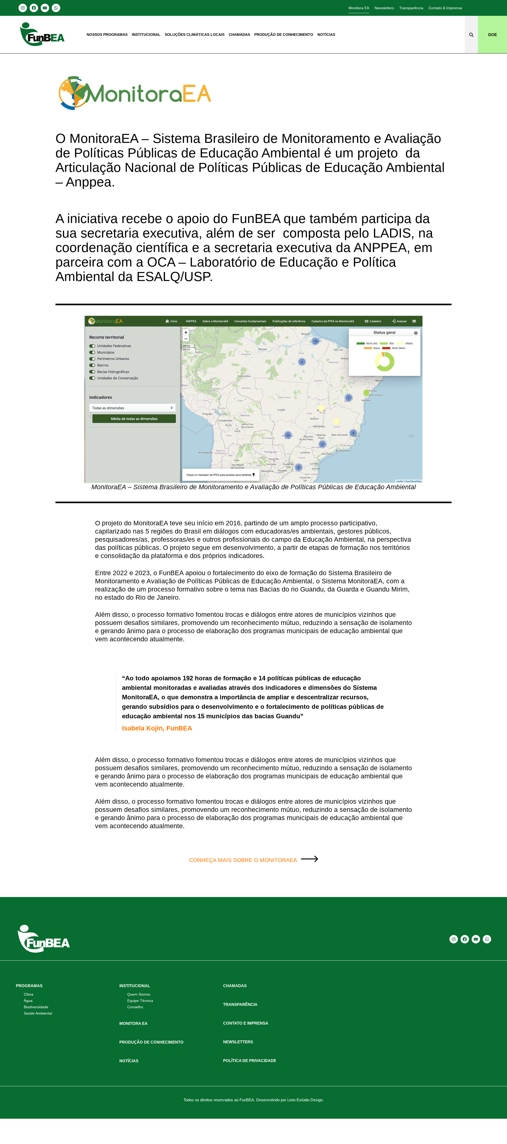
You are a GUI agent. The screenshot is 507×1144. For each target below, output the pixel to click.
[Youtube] (45, 8)
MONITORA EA (133, 1023)
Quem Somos (138, 994)
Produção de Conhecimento (283, 34)
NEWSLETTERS (238, 1042)
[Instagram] (22, 8)
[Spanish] (478, 7)
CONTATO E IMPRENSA (245, 1023)
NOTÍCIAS (128, 1061)
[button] (471, 35)
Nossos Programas (107, 34)
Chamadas (239, 34)
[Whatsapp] (56, 8)
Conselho (135, 1007)
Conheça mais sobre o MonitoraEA (243, 860)
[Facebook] (34, 8)
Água (28, 1000)
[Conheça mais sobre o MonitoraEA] (309, 858)
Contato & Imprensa (445, 8)
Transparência (411, 8)
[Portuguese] (485, 7)
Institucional (146, 34)
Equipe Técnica (140, 1000)
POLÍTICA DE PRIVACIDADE (249, 1060)
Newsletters (384, 8)
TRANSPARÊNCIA (240, 1004)
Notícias (326, 34)
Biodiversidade (36, 1007)
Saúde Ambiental (38, 1013)
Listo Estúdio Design (305, 1100)
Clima (28, 994)
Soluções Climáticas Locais (194, 34)
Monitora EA (359, 8)
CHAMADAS (235, 985)
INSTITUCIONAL (134, 985)
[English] (471, 7)
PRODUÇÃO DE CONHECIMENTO (151, 1042)
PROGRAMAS (29, 985)
